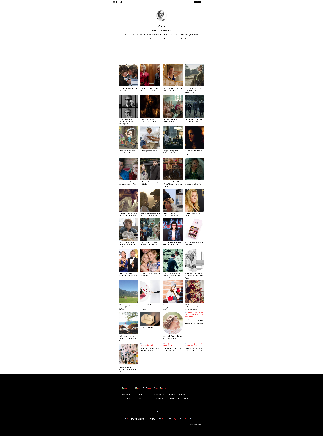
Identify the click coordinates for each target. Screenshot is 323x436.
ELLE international (159, 394)
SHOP (198, 2)
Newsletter (206, 2)
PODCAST (177, 2)
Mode (131, 2)
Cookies (124, 403)
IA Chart (186, 398)
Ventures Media (158, 398)
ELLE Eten (162, 2)
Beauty (137, 2)
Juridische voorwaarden (176, 394)
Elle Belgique (126, 398)
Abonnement (126, 394)
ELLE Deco (170, 2)
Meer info (173, 408)
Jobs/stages (142, 394)
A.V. (185, 394)
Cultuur (144, 2)
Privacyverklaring (174, 398)
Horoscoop (153, 2)
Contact (140, 398)
